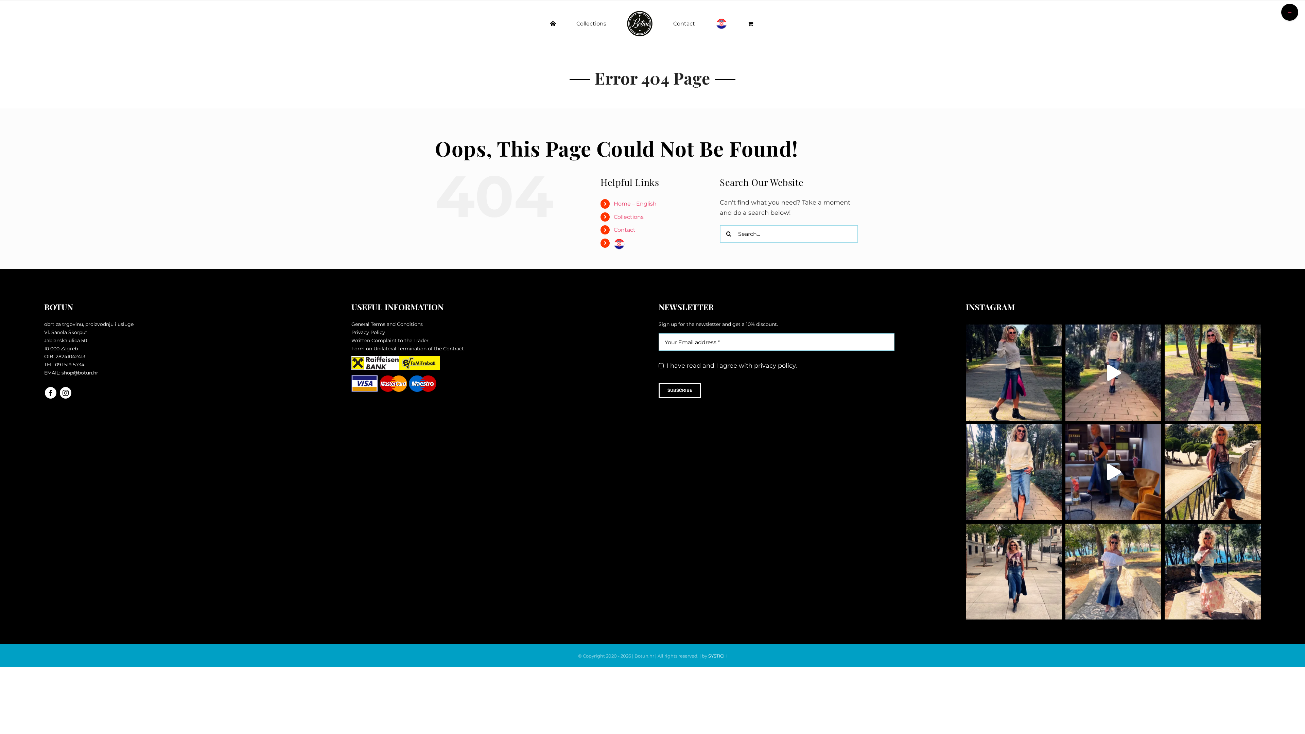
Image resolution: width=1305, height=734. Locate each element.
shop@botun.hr (80, 373)
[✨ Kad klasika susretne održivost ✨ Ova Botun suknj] (1014, 572)
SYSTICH (717, 656)
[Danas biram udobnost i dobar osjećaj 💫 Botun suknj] (1014, 472)
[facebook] (50, 393)
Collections (629, 217)
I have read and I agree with (732, 365)
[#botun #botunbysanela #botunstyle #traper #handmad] (1113, 373)
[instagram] (65, 393)
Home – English (635, 203)
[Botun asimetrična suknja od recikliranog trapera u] (1213, 373)
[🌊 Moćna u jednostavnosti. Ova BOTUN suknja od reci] (1113, 572)
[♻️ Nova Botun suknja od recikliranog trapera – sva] (1213, 472)
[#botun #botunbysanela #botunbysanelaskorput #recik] (1113, 472)
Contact (625, 230)
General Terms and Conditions (387, 324)
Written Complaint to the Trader (390, 340)
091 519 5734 (69, 365)
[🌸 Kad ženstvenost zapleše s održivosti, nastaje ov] (1213, 572)
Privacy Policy (368, 332)
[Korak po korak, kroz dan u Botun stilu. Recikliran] (1014, 373)
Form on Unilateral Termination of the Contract (407, 349)
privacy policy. (775, 365)
